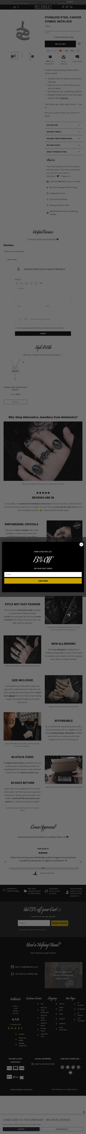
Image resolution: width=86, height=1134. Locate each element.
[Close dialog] (81, 544)
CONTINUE (43, 580)
